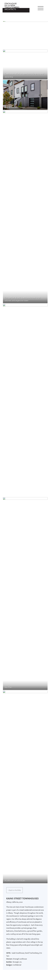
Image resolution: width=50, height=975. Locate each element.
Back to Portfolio (14, 890)
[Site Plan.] (25, 593)
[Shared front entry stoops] (25, 95)
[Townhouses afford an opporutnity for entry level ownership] (25, 64)
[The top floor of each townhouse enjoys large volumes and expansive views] (25, 206)
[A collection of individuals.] (25, 787)
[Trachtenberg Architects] (16, 14)
